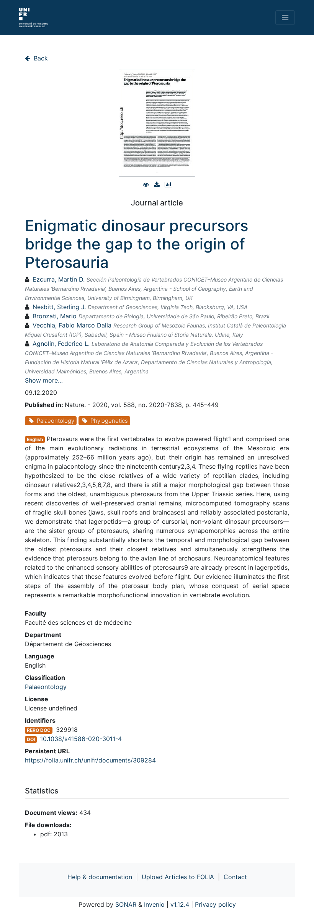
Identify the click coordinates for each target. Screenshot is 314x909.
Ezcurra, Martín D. (59, 279)
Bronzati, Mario (55, 316)
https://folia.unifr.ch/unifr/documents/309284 (90, 760)
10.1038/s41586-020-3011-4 (81, 739)
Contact (235, 877)
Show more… (44, 380)
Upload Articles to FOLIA (178, 877)
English (35, 439)
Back (40, 58)
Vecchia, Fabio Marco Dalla (72, 325)
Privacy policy (215, 904)
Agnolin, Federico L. (61, 343)
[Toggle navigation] (285, 17)
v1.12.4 (179, 904)
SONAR (125, 904)
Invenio (154, 904)
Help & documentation (99, 877)
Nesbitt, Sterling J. (59, 307)
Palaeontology (46, 687)
